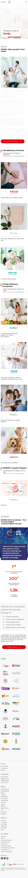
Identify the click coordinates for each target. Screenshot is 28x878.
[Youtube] (7, 858)
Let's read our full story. (11, 141)
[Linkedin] (5, 858)
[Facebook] (2, 858)
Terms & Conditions (10, 869)
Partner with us (12, 647)
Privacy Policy (17, 869)
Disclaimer (3, 869)
